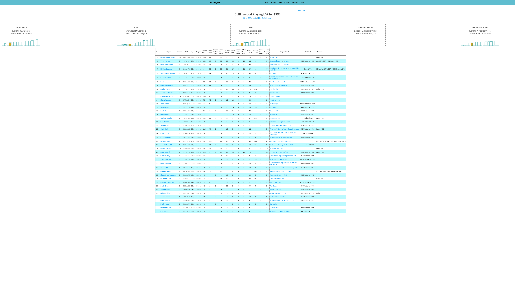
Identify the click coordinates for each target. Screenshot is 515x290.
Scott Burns (164, 111)
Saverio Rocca (165, 179)
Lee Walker (164, 114)
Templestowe (274, 141)
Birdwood (273, 111)
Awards (295, 2)
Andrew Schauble (166, 93)
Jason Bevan (165, 190)
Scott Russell (165, 152)
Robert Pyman (165, 78)
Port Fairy (273, 186)
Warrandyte (274, 103)
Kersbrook (274, 82)
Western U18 (280, 197)
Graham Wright (166, 118)
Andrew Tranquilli (167, 182)
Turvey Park (274, 204)
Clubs (280, 2)
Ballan (286, 85)
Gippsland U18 (289, 200)
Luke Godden (165, 193)
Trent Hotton (165, 159)
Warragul (273, 159)
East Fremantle (275, 208)
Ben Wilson (164, 122)
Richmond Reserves (283, 132)
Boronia (273, 132)
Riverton (273, 129)
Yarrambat (273, 193)
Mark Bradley (165, 200)
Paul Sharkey (165, 156)
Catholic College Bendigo (279, 156)
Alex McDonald (166, 145)
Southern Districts (276, 68)
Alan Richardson (166, 96)
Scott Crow (164, 186)
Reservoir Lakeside (277, 179)
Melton (272, 197)
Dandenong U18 (291, 168)
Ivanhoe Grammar (283, 65)
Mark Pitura (164, 204)
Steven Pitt (164, 107)
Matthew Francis (166, 85)
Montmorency (275, 100)
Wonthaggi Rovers (276, 200)
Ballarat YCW (288, 145)
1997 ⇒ (301, 10)
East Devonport (275, 118)
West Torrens (285, 77)
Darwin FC (289, 137)
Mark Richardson (166, 65)
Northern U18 (282, 159)
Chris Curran (165, 133)
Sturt (287, 152)
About (301, 2)
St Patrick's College (277, 85)
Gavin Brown (165, 141)
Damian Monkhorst (167, 57)
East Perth (273, 114)
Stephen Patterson (167, 73)
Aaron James (165, 197)
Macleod (273, 65)
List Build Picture (265, 18)
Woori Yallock (275, 57)
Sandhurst (292, 156)
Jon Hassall (164, 104)
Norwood (286, 61)
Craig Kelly (164, 129)
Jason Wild (164, 125)
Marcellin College (286, 141)
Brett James (164, 82)
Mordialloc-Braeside (277, 168)
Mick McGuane (165, 171)
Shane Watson (165, 100)
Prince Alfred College (284, 129)
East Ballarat (288, 163)
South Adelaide (275, 189)
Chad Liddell (164, 168)
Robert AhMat (165, 138)
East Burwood (275, 96)
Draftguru (215, 2)
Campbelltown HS (276, 61)
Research (273, 175)
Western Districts (276, 148)
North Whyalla (275, 77)
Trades (273, 2)
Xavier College (275, 93)
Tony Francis (165, 61)
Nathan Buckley (166, 69)
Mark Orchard (165, 164)
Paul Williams (165, 89)
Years (267, 2)
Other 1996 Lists (249, 18)
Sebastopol (274, 171)
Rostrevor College (276, 122)
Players (287, 2)
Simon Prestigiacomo (168, 175)
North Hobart (274, 89)
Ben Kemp (164, 211)
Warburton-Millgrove (277, 137)
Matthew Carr (165, 208)
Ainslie (286, 68)
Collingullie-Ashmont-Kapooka (281, 125)
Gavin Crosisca (165, 148)
